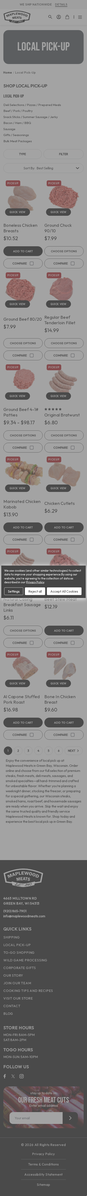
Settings (14, 591)
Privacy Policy (35, 582)
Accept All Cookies (64, 591)
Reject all (35, 591)
